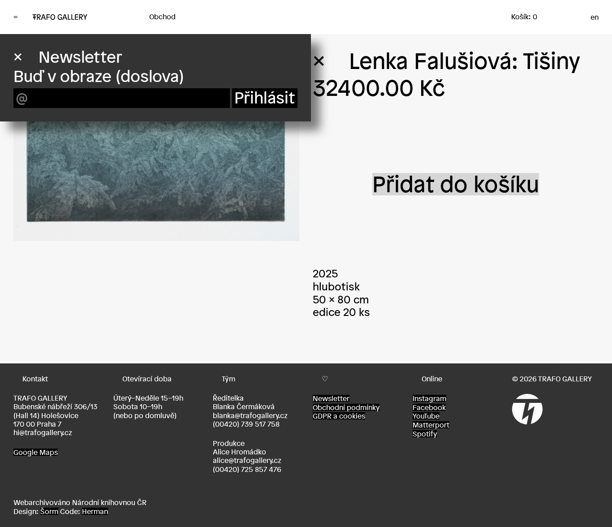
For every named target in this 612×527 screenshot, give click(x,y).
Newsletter (331, 398)
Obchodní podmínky (346, 407)
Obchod (162, 17)
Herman (95, 511)
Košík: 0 (524, 17)
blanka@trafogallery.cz (250, 415)
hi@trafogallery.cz (42, 432)
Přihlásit (264, 98)
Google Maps (35, 452)
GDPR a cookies (339, 415)
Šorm (49, 511)
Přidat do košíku (455, 184)
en (594, 17)
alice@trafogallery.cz (247, 460)
